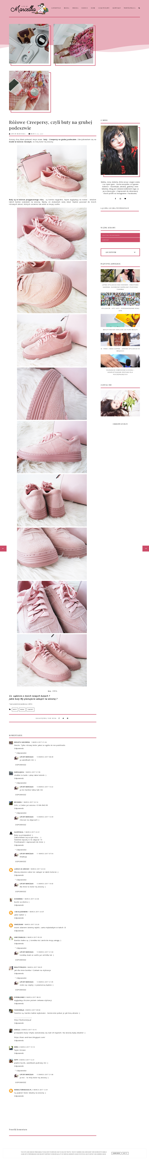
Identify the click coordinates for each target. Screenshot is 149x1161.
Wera (16, 1047)
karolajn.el (19, 772)
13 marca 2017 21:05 (45, 982)
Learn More (116, 1153)
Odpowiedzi (22, 753)
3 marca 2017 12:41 (40, 1090)
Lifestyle (56, 8)
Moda (66, 8)
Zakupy (30, 709)
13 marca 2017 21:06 (45, 1074)
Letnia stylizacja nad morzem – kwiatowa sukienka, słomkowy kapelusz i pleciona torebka (120, 287)
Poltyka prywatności (111, 235)
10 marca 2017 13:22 (45, 787)
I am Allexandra (21, 912)
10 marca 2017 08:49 (45, 757)
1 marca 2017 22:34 (37, 869)
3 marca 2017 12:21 (27, 1060)
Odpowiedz (19, 748)
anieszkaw (18, 924)
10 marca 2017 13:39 (45, 817)
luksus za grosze (21, 869)
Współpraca (129, 8)
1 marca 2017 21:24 (39, 742)
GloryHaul (19, 832)
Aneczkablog (20, 937)
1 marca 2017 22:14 (30, 802)
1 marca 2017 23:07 (36, 912)
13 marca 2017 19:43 (45, 884)
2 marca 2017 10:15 (29, 1030)
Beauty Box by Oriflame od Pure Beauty (120, 329)
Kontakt (117, 8)
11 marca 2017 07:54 (45, 854)
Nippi (16, 1060)
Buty (15, 709)
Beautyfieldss (20, 967)
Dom (93, 8)
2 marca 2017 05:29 (34, 937)
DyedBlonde (19, 997)
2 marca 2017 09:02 (32, 1010)
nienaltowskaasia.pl (23, 1090)
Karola (17, 1030)
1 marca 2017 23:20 (31, 924)
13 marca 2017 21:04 (45, 952)
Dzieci (85, 8)
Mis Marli (18, 802)
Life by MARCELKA (26, 757)
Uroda (75, 8)
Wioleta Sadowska (22, 742)
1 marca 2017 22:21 (32, 832)
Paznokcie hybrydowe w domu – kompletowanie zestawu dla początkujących (120, 372)
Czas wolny (104, 8)
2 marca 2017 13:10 (27, 1047)
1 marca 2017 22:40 (31, 899)
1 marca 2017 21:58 (32, 772)
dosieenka (18, 899)
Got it (125, 1153)
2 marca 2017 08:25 (34, 967)
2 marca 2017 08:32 (33, 997)
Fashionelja (19, 1010)
